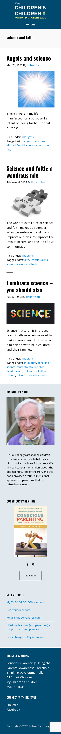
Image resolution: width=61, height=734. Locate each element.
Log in (49, 726)
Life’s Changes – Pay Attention (25, 637)
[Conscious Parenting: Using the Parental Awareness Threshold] (30, 531)
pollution (40, 371)
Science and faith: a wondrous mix (30, 171)
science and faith (27, 264)
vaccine (42, 375)
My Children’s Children (22, 682)
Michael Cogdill (16, 145)
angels (27, 141)
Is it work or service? (19, 610)
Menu (33, 24)
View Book (30, 575)
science (30, 145)
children (29, 371)
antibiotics (29, 363)
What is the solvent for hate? (24, 617)
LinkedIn (12, 705)
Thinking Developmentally (25, 673)
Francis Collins (39, 260)
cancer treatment (27, 367)
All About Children (19, 677)
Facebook (13, 709)
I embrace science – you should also (30, 286)
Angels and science (29, 58)
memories (39, 141)
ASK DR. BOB (15, 687)
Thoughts (27, 137)
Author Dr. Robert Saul (30, 10)
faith (26, 260)
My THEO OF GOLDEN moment (25, 602)
